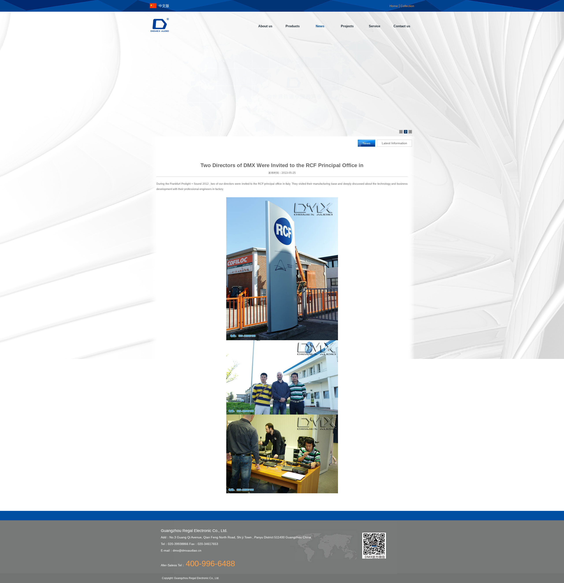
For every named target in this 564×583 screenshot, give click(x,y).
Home (394, 6)
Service (374, 26)
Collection (407, 6)
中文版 (164, 6)
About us (265, 26)
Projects (347, 26)
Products (293, 26)
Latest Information (394, 143)
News (320, 26)
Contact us (401, 26)
